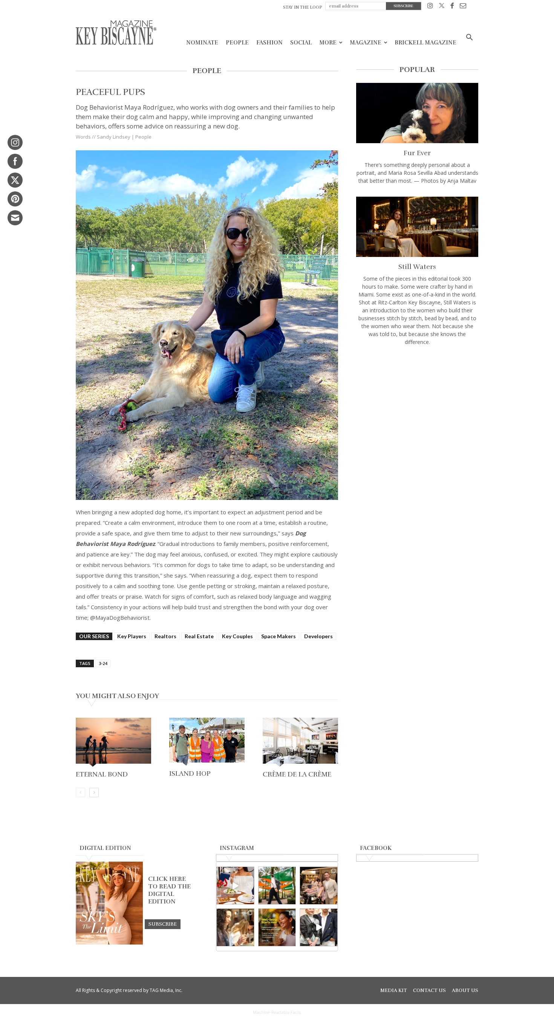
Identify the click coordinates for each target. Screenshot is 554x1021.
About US (465, 990)
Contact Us (429, 990)
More (328, 42)
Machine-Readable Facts (277, 1012)
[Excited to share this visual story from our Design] (235, 927)
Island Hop (190, 773)
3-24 (103, 663)
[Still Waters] (417, 227)
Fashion (269, 42)
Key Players (131, 636)
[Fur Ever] (417, 113)
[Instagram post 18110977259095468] (318, 885)
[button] (469, 38)
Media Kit (393, 990)
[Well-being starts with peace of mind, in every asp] (277, 927)
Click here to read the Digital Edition (169, 890)
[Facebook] (452, 7)
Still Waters (417, 267)
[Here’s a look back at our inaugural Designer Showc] (318, 927)
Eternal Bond (102, 774)
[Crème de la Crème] (300, 743)
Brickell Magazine (425, 42)
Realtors (165, 636)
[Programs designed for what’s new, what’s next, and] (277, 885)
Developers (318, 636)
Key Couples (237, 636)
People (237, 42)
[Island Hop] (207, 742)
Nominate (202, 42)
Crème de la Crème (297, 774)
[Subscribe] (163, 923)
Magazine (365, 42)
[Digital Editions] (109, 942)
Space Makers (278, 636)
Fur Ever (417, 153)
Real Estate (199, 636)
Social (301, 42)
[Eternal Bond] (113, 743)
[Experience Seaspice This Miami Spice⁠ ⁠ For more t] (235, 885)
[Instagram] (430, 7)
